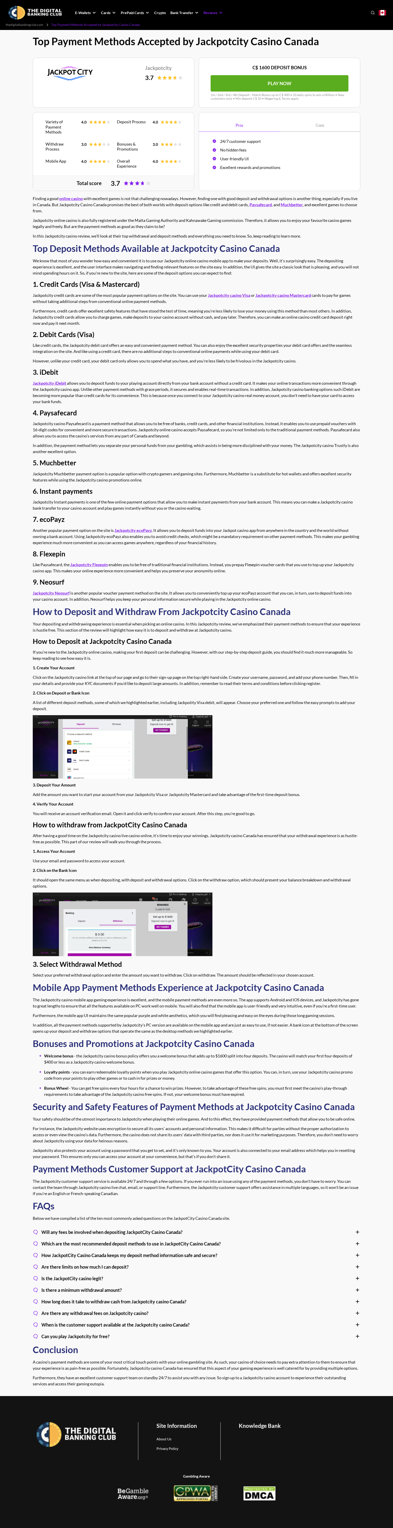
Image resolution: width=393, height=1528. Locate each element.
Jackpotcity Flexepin (89, 564)
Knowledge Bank (260, 1425)
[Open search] (372, 12)
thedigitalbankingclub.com (24, 25)
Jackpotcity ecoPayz (133, 530)
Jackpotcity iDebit (49, 383)
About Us (163, 1439)
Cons (320, 125)
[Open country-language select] (382, 13)
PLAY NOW (279, 83)
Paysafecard (260, 204)
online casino (71, 198)
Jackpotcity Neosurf (51, 592)
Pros (239, 125)
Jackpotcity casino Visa (229, 295)
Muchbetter (292, 204)
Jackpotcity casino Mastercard (283, 295)
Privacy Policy (167, 1448)
